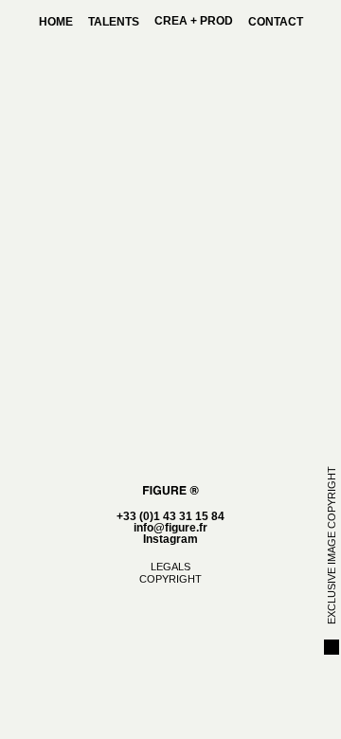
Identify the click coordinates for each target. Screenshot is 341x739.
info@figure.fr (170, 527)
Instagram (170, 539)
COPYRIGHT (170, 579)
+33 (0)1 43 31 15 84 (170, 516)
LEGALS (170, 566)
